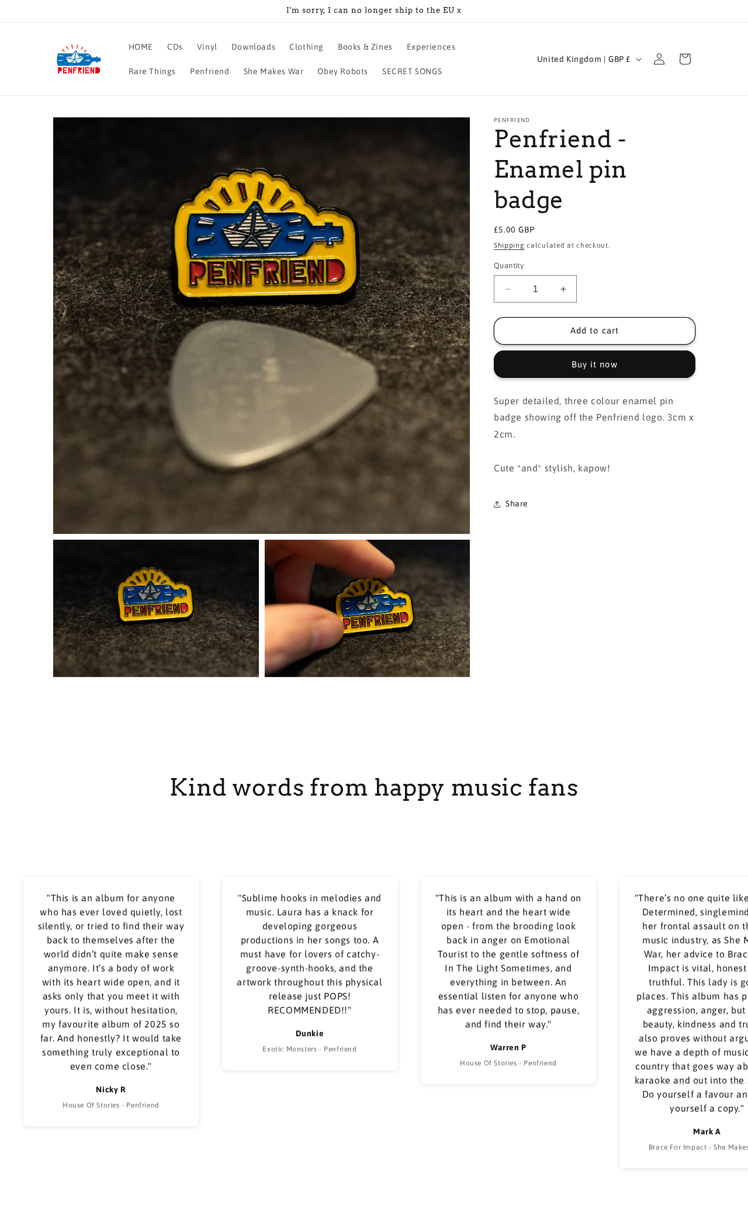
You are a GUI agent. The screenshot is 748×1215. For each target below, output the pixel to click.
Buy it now (595, 364)
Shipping (509, 245)
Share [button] (516, 504)
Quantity (509, 266)
